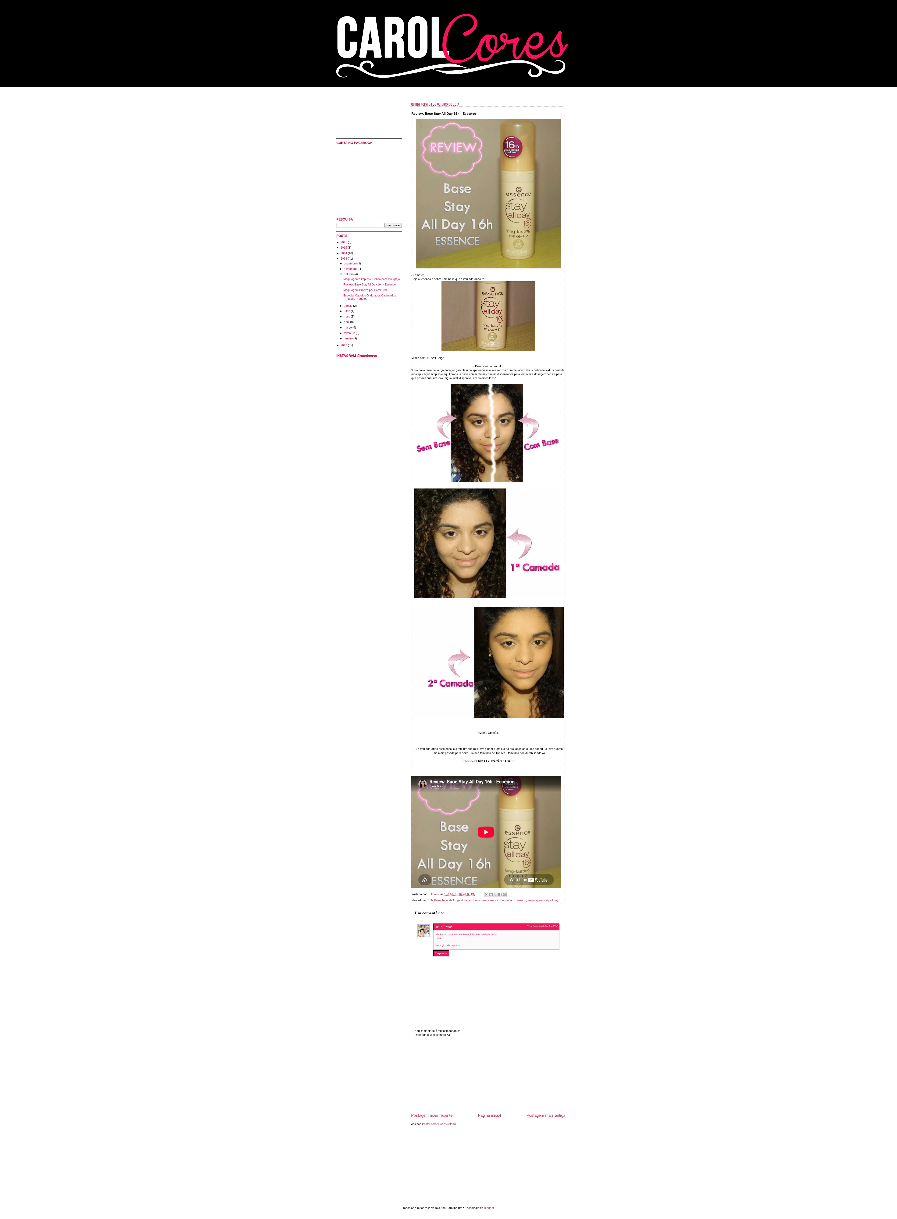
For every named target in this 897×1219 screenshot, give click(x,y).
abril (347, 322)
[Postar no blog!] (491, 894)
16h (430, 900)
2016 (344, 242)
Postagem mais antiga (546, 1115)
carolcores (479, 900)
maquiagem (535, 900)
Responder (441, 953)
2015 (344, 247)
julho (347, 311)
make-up (520, 900)
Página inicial (489, 1115)
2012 (344, 345)
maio (347, 316)
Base (437, 900)
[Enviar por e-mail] (486, 894)
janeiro (348, 338)
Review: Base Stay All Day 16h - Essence (369, 284)
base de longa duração (457, 900)
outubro (349, 274)
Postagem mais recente (431, 1115)
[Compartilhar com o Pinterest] (504, 894)
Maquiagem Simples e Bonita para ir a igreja (371, 279)
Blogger (489, 1208)
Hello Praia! (443, 927)
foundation (506, 900)
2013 (344, 258)
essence (493, 900)
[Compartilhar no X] (495, 894)
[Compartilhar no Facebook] (500, 894)
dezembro (350, 263)
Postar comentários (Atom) (439, 1124)
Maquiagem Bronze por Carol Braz (365, 290)
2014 (344, 253)
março (348, 327)
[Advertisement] (488, 1078)
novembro (350, 269)
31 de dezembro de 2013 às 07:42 (543, 926)
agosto (348, 305)
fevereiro (350, 333)
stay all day (551, 900)
